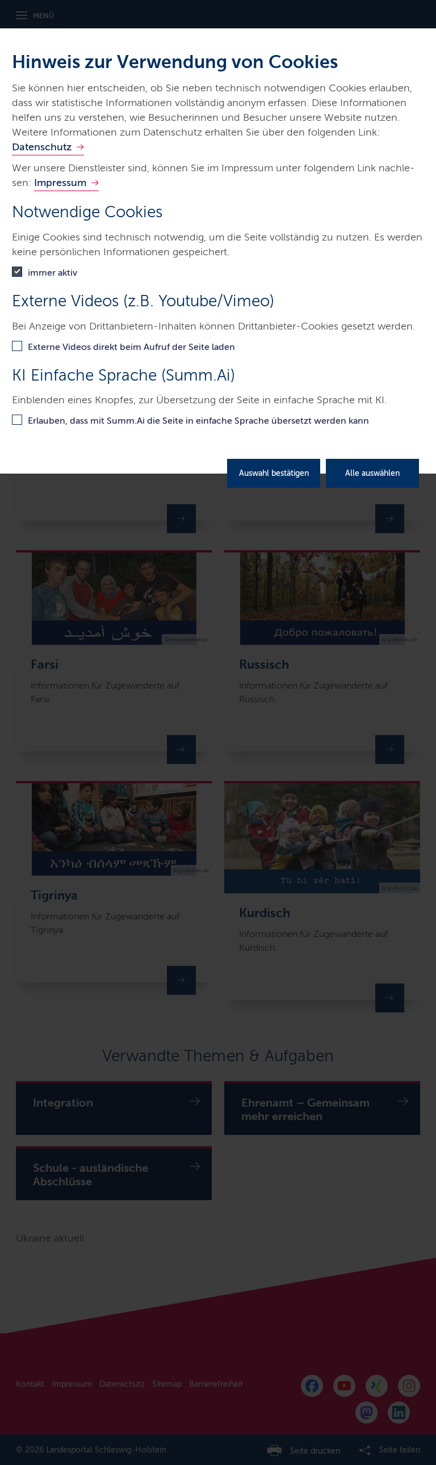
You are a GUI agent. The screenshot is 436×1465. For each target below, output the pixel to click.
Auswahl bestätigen (274, 473)
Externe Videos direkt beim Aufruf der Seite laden (131, 346)
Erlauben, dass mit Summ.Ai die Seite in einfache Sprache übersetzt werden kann (198, 420)
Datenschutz (42, 147)
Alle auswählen (372, 473)
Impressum (60, 182)
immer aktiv (52, 272)
